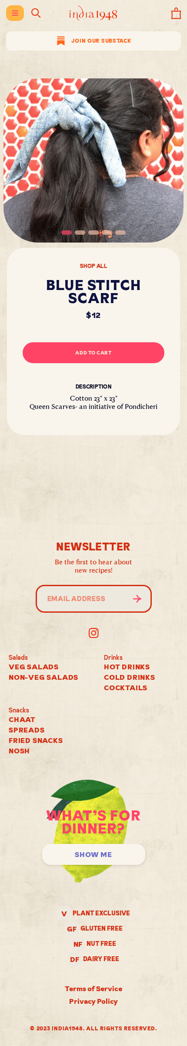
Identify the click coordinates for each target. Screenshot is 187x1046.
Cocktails (125, 687)
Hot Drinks (127, 666)
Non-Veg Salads (43, 677)
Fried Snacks (36, 740)
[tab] (66, 232)
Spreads (27, 730)
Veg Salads (34, 666)
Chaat (22, 719)
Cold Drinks (129, 677)
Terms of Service (93, 988)
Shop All (93, 266)
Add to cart (93, 352)
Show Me (93, 854)
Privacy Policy (93, 1001)
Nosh (19, 751)
